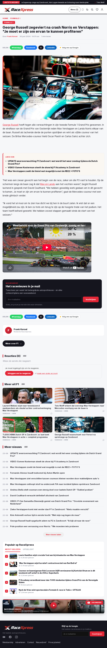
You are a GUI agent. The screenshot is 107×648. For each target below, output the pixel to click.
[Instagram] (16, 637)
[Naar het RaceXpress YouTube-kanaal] (53, 606)
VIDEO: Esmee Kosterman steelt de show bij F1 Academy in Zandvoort (44, 167)
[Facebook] (10, 637)
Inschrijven (91, 299)
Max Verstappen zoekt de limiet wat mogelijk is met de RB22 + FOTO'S (44, 171)
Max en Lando (47, 184)
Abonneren (96, 602)
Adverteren (20, 642)
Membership (8, 642)
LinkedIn (51, 48)
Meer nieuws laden (53, 535)
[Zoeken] (92, 9)
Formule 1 (15, 18)
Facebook (30, 48)
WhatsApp (16, 48)
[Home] (18, 9)
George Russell (11, 125)
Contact (30, 642)
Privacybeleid (54, 642)
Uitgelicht (28, 549)
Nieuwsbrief (41, 642)
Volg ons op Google (70, 48)
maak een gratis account (47, 373)
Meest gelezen (12, 549)
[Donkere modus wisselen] (87, 9)
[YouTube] (4, 637)
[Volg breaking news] (83, 9)
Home (5, 18)
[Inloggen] (102, 9)
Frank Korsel (12, 36)
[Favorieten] (97, 9)
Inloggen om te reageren (19, 373)
